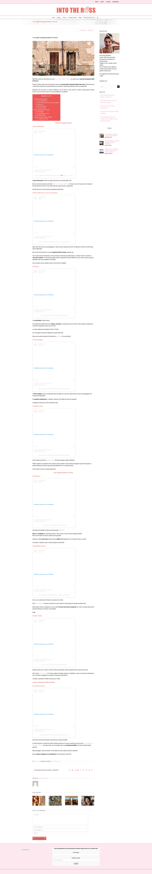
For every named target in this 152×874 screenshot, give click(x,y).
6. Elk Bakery (39, 111)
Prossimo (90, 30)
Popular (109, 128)
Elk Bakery (61, 530)
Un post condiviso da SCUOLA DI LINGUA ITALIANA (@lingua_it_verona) (54, 175)
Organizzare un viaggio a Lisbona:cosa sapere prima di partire (112, 150)
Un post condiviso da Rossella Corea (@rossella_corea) (54, 734)
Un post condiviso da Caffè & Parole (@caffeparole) (54, 664)
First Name (76, 852)
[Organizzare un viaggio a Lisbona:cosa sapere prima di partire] (102, 150)
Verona (52, 761)
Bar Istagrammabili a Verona (41, 110)
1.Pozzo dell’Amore (41, 101)
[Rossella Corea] (110, 34)
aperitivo (58, 336)
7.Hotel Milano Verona (42, 113)
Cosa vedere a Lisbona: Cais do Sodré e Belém (111, 134)
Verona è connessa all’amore (61, 184)
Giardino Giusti (50, 460)
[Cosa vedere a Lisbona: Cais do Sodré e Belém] (102, 134)
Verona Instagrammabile (40, 99)
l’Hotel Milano (39, 603)
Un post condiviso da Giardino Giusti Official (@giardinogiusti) (54, 455)
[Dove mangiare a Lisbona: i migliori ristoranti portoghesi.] (102, 142)
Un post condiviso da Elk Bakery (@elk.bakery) (54, 525)
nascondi (49, 96)
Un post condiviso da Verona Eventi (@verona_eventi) (53, 315)
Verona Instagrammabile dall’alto (42, 117)
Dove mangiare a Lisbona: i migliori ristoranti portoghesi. (112, 142)
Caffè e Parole (43, 673)
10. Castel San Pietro (41, 119)
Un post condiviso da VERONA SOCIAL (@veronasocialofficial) (54, 241)
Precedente (83, 30)
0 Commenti (58, 761)
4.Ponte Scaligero (40, 106)
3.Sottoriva (39, 104)
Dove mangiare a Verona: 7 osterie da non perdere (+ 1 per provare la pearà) (108, 119)
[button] (97, 17)
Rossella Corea (37, 761)
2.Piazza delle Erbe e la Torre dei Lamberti (47, 102)
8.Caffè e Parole (40, 115)
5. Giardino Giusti (40, 108)
